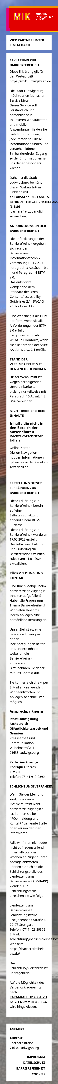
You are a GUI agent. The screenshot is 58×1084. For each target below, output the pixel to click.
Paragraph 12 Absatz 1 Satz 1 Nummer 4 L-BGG (28, 999)
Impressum (36, 1057)
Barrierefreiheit (30, 1068)
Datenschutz (34, 1063)
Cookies (38, 1074)
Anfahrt (17, 1029)
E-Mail (15, 772)
